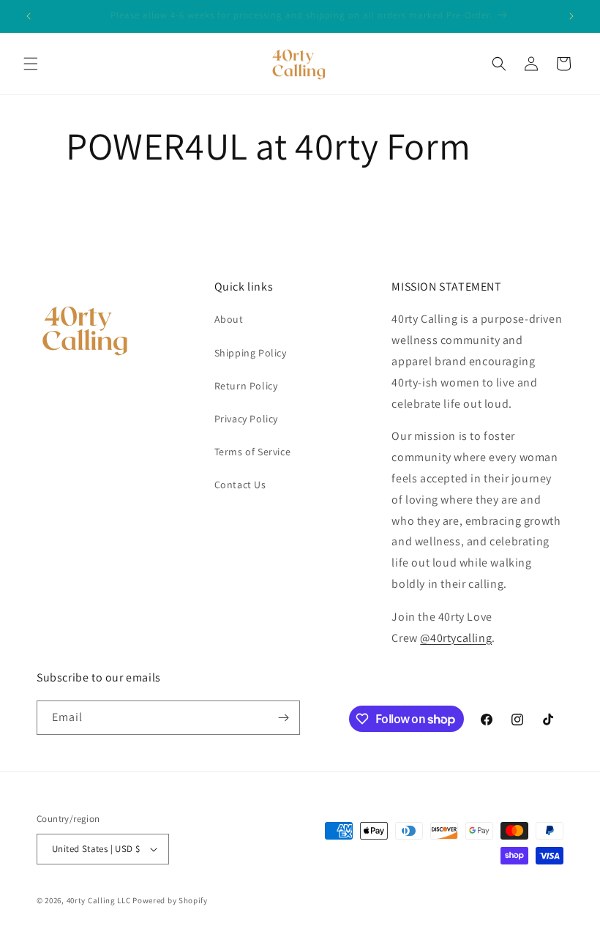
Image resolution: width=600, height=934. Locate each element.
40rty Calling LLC (99, 900)
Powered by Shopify (170, 900)
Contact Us (240, 484)
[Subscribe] (283, 717)
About (229, 319)
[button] (31, 64)
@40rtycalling (456, 638)
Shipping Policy (250, 352)
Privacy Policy (246, 418)
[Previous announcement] (28, 16)
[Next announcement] (571, 16)
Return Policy (246, 385)
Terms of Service (252, 451)
